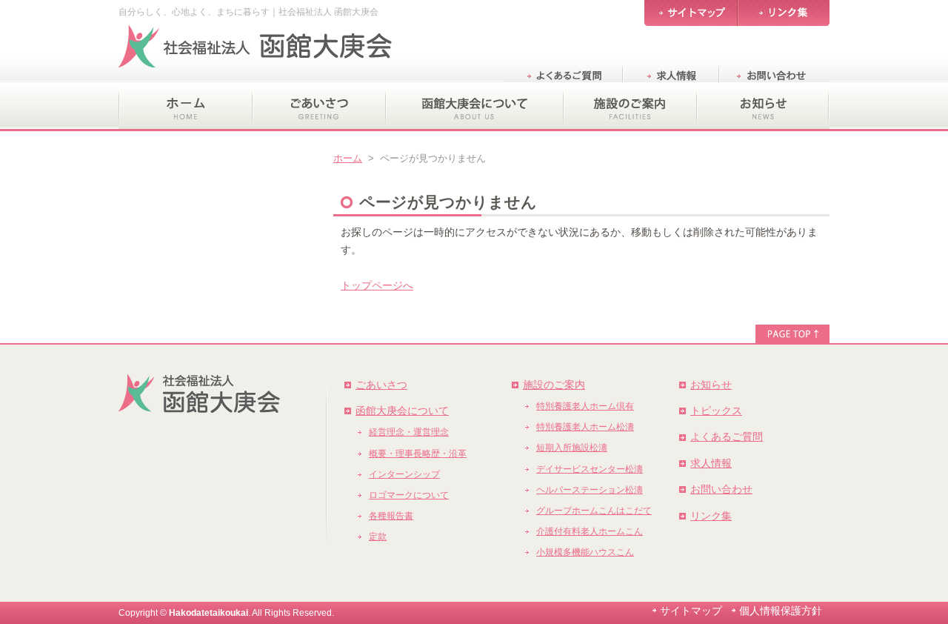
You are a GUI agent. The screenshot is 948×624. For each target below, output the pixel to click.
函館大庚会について (402, 410)
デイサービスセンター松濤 (589, 469)
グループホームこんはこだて (594, 510)
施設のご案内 (554, 385)
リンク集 (711, 516)
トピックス (716, 410)
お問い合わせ (721, 489)
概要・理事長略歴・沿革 (418, 453)
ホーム (347, 158)
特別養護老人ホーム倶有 (585, 406)
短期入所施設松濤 (571, 447)
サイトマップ (691, 611)
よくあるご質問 (726, 436)
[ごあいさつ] (318, 106)
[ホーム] (185, 106)
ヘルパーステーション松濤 (589, 490)
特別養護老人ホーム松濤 (585, 427)
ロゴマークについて (409, 495)
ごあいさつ (381, 385)
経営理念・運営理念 (409, 432)
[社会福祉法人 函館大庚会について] (474, 106)
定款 (378, 536)
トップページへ (377, 285)
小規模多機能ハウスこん (585, 552)
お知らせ (711, 385)
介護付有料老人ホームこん (589, 531)
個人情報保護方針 (780, 611)
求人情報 (711, 463)
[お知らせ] (763, 106)
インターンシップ (404, 474)
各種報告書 (391, 516)
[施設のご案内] (629, 106)
